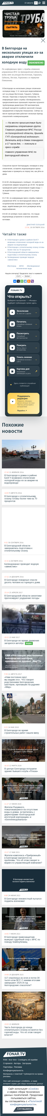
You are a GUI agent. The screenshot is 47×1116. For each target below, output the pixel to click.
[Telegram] (25, 281)
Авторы (17, 1063)
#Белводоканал (33, 266)
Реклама (18, 1067)
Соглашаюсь (24, 1108)
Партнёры (8, 1067)
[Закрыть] (43, 40)
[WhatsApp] (21, 281)
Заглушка (26, 1063)
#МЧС (21, 266)
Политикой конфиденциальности (26, 1103)
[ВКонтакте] (14, 281)
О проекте (8, 1063)
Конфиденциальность (13, 1070)
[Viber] (32, 281)
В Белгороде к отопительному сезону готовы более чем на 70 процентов (26, 248)
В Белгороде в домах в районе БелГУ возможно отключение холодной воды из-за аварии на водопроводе (25, 242)
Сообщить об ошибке (28, 1059)
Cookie (33, 1088)
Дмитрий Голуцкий (35, 225)
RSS (5, 1059)
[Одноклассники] (28, 281)
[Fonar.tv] (8, 3)
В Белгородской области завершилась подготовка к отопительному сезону (23, 253)
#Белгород (11, 266)
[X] (18, 281)
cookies (25, 1081)
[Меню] (43, 3)
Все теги (13, 1059)
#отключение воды (24, 268)
